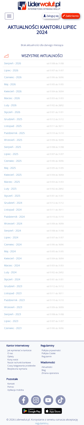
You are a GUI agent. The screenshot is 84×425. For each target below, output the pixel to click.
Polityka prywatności (51, 350)
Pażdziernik (14, 133)
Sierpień (12, 63)
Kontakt (11, 383)
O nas (10, 353)
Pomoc (10, 386)
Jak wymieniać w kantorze (19, 350)
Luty (10, 105)
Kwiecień (12, 91)
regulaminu (41, 423)
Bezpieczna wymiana (17, 368)
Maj (10, 84)
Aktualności (47, 366)
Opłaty (10, 356)
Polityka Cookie (48, 353)
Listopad (12, 126)
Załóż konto (72, 16)
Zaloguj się (52, 16)
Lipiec (11, 70)
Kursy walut (12, 359)
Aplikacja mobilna (15, 389)
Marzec (12, 98)
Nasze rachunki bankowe (19, 362)
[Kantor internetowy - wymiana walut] (39, 5)
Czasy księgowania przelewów (21, 365)
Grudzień (13, 119)
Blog (44, 370)
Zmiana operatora (50, 373)
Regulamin (47, 356)
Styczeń (12, 112)
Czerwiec (12, 77)
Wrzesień (13, 140)
